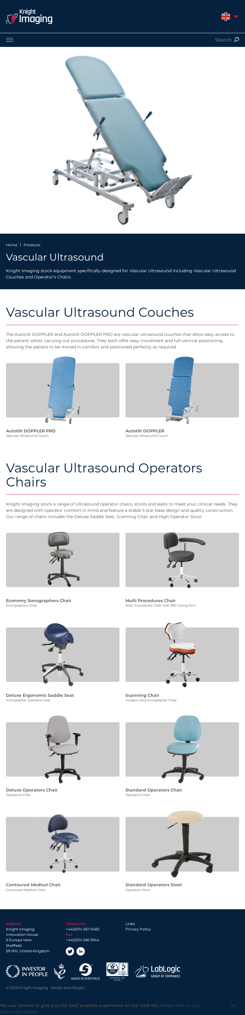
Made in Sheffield (85, 971)
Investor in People (27, 971)
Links (130, 923)
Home (11, 245)
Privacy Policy (138, 929)
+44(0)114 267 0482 (82, 929)
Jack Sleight (74, 987)
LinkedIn (80, 951)
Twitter (70, 951)
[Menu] (122, 39)
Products (32, 245)
